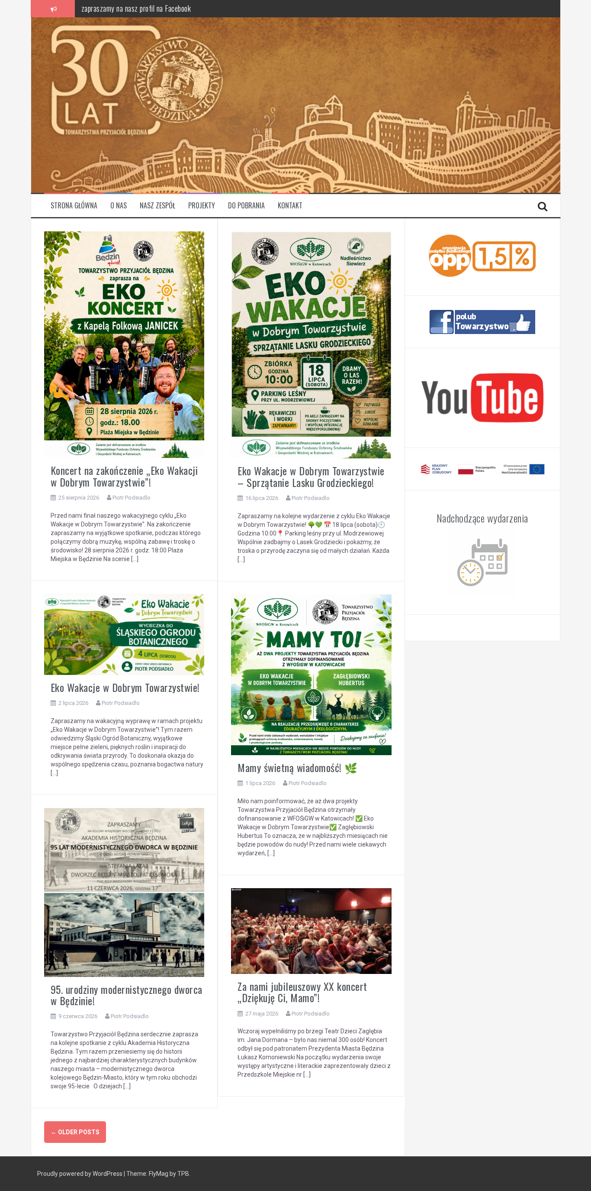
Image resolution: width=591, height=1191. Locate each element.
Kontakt (290, 206)
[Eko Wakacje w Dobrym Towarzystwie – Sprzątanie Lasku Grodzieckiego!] (311, 344)
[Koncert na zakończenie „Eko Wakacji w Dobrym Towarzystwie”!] (124, 344)
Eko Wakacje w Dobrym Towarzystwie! (125, 687)
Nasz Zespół (157, 206)
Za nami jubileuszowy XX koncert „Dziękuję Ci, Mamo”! (302, 991)
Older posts (75, 1132)
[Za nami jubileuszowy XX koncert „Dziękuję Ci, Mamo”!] (311, 930)
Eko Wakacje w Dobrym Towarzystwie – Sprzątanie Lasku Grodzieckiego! (311, 476)
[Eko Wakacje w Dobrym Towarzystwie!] (124, 633)
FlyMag (158, 1173)
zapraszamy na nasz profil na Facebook (136, 8)
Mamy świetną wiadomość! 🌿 (298, 767)
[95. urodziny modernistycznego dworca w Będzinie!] (124, 891)
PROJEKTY (201, 206)
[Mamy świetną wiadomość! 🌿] (311, 674)
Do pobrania (246, 206)
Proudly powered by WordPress (79, 1173)
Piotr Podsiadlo (131, 497)
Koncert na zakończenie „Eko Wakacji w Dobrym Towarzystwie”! (124, 475)
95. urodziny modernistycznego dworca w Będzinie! (126, 994)
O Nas (118, 206)
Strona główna (74, 206)
